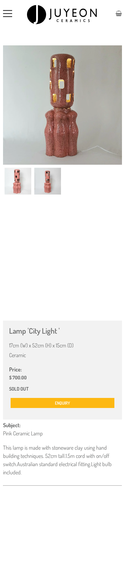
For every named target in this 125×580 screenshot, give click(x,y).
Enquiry (62, 403)
